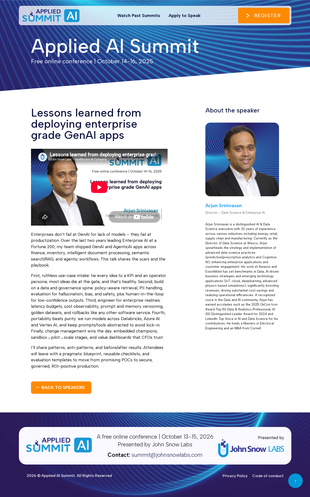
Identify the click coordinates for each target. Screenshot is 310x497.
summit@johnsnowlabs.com (167, 454)
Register (267, 15)
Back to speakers (63, 387)
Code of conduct (268, 475)
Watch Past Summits (138, 15)
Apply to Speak (185, 15)
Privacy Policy (235, 475)
